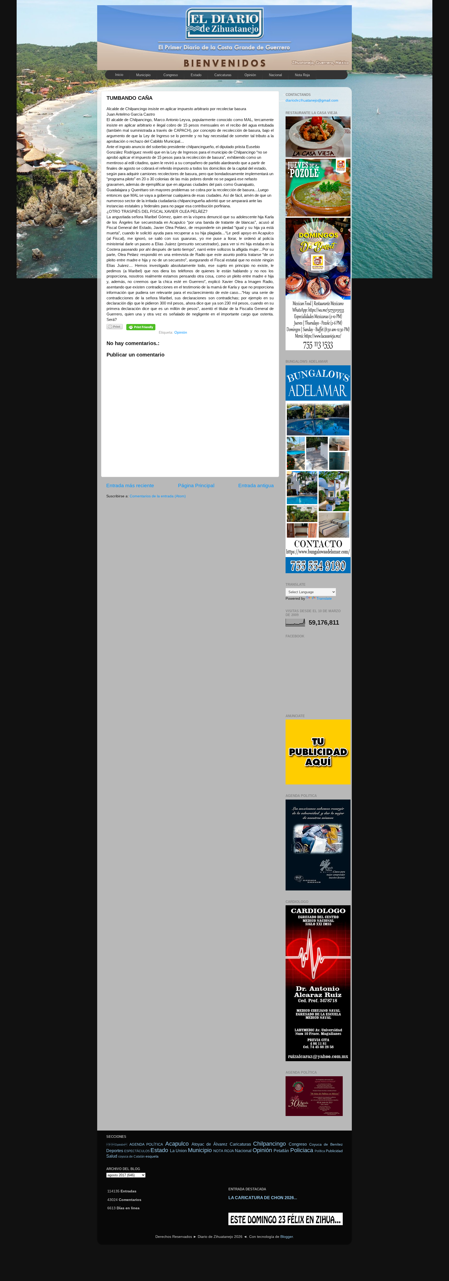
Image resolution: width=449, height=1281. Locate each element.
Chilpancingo (269, 1143)
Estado (196, 75)
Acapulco (177, 1143)
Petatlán (281, 1150)
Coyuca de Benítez (326, 1144)
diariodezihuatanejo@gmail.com (312, 100)
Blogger (286, 1237)
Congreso (170, 75)
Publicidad (334, 1151)
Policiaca (301, 1150)
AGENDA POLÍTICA (146, 1144)
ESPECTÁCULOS (137, 1151)
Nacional (275, 75)
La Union (178, 1150)
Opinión (250, 75)
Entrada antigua (256, 485)
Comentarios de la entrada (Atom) (158, 496)
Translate (324, 598)
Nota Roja (302, 75)
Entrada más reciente (130, 485)
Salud (111, 1156)
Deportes (114, 1150)
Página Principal (196, 485)
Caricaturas (223, 75)
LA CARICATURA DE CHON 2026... (262, 1198)
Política (320, 1151)
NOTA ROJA (223, 1151)
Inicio (119, 75)
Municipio (143, 75)
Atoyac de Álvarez (209, 1144)
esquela (152, 1156)
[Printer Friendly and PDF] (115, 327)
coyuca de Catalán (131, 1156)
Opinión (116, 1144)
